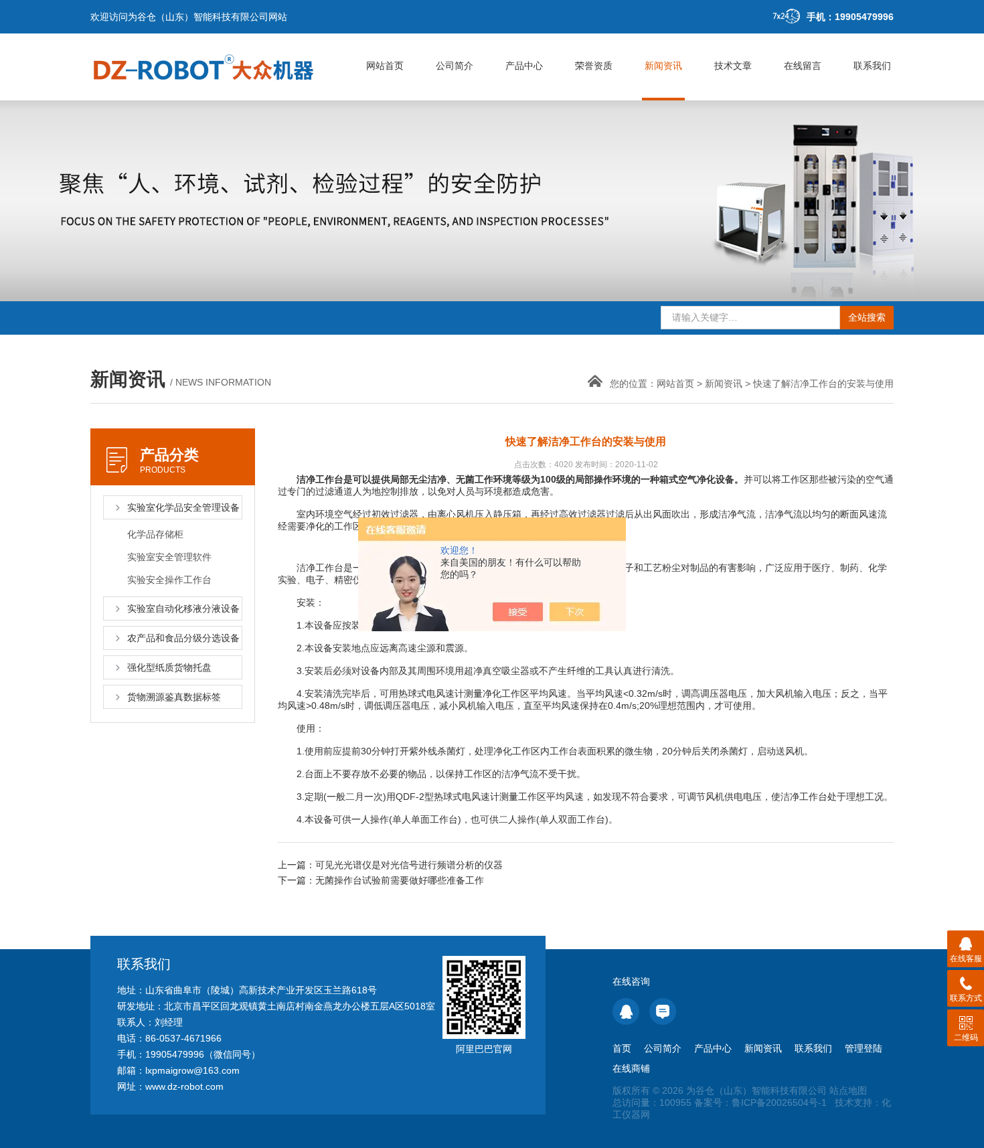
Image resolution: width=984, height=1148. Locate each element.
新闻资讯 (663, 65)
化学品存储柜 (155, 534)
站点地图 (848, 1090)
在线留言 (802, 65)
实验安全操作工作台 (169, 579)
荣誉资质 (593, 65)
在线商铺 (631, 1068)
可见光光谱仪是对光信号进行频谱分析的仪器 (409, 864)
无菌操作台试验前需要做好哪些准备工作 (399, 880)
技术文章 (733, 65)
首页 (621, 1048)
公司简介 (454, 65)
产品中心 (524, 65)
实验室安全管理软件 (169, 557)
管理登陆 (863, 1048)
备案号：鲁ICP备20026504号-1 (760, 1102)
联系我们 (872, 65)
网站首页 (385, 65)
